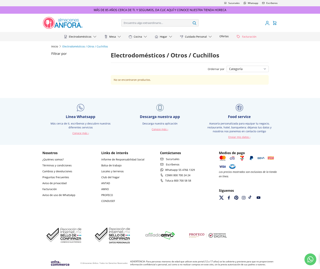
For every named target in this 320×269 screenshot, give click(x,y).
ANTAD (105, 183)
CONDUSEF (108, 201)
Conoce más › (80, 133)
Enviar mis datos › (239, 137)
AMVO (105, 189)
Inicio (54, 46)
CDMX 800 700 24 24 (177, 175)
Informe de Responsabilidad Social (122, 159)
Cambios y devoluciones (57, 171)
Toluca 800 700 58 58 (178, 180)
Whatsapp (253, 3)
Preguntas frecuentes (55, 177)
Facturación (49, 189)
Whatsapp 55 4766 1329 (180, 170)
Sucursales (234, 3)
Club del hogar (110, 177)
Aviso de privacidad (54, 183)
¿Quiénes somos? (53, 159)
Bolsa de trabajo (111, 165)
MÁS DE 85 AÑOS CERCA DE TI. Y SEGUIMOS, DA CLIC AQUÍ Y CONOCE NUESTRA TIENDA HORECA (160, 10)
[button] (80, 36)
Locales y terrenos (112, 171)
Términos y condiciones (57, 165)
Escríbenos (272, 3)
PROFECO (107, 195)
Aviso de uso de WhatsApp (58, 195)
